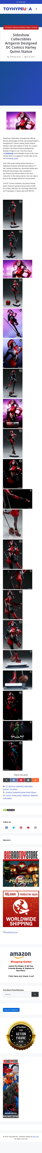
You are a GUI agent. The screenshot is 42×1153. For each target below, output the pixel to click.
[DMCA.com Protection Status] (9, 810)
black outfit (13, 158)
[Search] (35, 994)
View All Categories (11, 1010)
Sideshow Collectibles (19, 27)
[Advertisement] (21, 83)
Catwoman (9, 153)
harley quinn (17, 795)
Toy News (34, 27)
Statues (28, 27)
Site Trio (36, 1136)
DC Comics (7, 795)
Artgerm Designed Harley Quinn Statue (21, 792)
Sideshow (26, 795)
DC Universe (8, 27)
